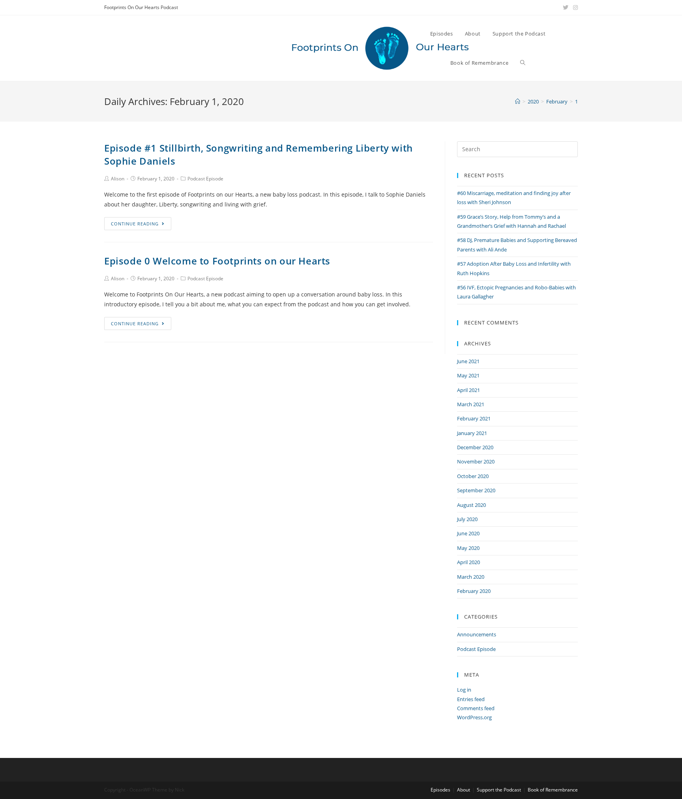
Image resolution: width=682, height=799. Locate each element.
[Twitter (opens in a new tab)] (565, 7)
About (463, 789)
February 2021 (474, 418)
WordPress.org (474, 717)
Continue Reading (135, 224)
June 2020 (468, 533)
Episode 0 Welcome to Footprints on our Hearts (217, 260)
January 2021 (472, 433)
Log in (464, 689)
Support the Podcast (499, 789)
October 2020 (473, 476)
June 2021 (468, 361)
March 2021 (470, 404)
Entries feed (471, 699)
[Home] (517, 101)
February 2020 (474, 591)
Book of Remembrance (553, 789)
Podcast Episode (205, 178)
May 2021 (468, 375)
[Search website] (522, 62)
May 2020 (468, 547)
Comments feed (476, 708)
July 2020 (467, 519)
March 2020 (470, 576)
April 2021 (468, 390)
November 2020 (476, 461)
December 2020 (475, 447)
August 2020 (471, 504)
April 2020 (468, 562)
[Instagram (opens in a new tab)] (574, 7)
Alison (117, 178)
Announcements (476, 634)
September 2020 (476, 490)
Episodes (440, 789)
